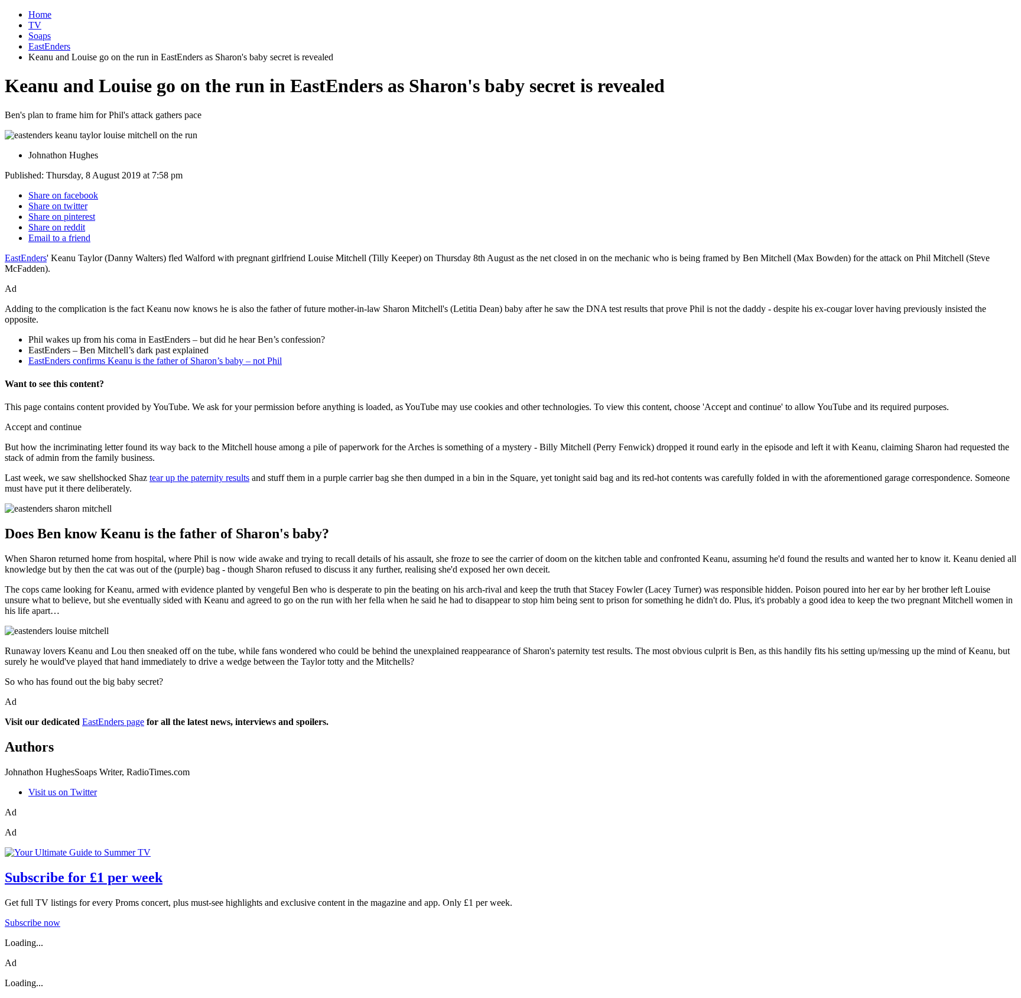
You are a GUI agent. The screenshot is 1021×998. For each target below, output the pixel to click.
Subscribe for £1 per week (83, 877)
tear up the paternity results (199, 478)
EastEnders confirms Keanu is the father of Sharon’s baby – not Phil (155, 361)
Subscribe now (32, 923)
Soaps (39, 36)
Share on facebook (63, 195)
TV (34, 25)
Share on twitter (57, 206)
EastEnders (49, 46)
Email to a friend (59, 238)
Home (39, 14)
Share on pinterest (61, 217)
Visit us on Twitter (62, 792)
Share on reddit (56, 227)
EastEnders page (113, 722)
